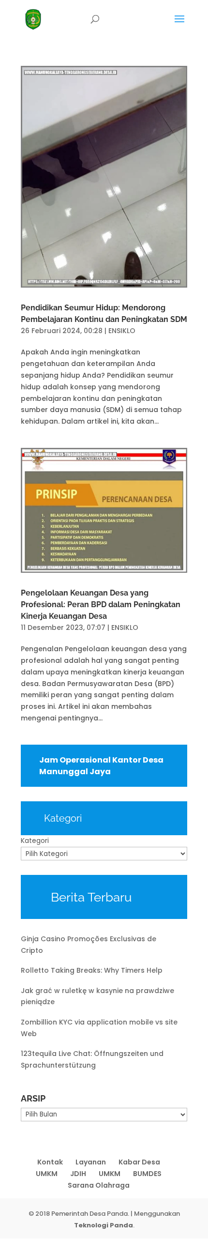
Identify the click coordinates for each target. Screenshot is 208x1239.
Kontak (50, 1162)
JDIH (78, 1173)
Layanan (90, 1162)
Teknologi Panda (103, 1225)
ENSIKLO (121, 331)
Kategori (35, 840)
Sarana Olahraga (99, 1185)
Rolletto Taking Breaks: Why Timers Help (92, 970)
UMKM (47, 1173)
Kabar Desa (139, 1162)
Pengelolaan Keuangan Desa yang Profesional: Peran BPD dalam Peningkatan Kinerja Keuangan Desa (100, 604)
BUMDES (147, 1173)
